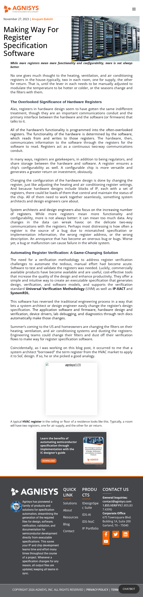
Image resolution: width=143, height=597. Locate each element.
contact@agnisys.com (117, 501)
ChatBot (129, 589)
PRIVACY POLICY (97, 590)
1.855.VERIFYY (112, 505)
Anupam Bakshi (42, 19)
